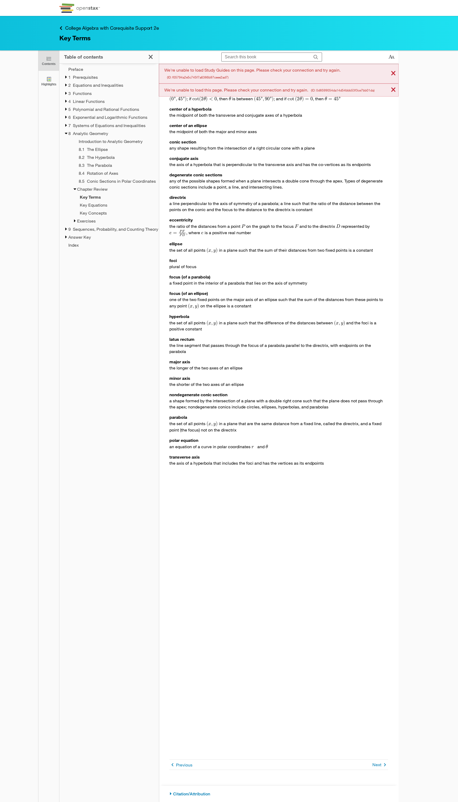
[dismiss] (393, 73)
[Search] (316, 57)
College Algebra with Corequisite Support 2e (112, 28)
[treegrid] (109, 157)
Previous (184, 764)
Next (376, 764)
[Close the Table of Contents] (150, 57)
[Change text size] (391, 57)
